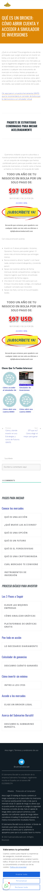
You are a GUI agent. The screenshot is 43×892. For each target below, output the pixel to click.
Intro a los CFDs (14, 685)
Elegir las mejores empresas (16, 606)
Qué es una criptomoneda (20, 556)
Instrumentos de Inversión (15, 574)
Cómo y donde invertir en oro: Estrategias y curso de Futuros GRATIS (12, 435)
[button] (6, 886)
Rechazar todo (21, 887)
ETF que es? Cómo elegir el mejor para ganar (31, 433)
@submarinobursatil (21, 767)
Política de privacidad (18, 867)
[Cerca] (40, 848)
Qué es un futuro (15, 540)
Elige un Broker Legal (18, 704)
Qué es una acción (15, 517)
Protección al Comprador (25, 791)
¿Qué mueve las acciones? (20, 524)
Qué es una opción (16, 532)
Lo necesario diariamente (21, 646)
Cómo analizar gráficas (19, 615)
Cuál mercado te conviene (21, 564)
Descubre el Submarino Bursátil (19, 725)
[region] (21, 869)
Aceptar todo (21, 874)
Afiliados (11, 791)
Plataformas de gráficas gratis (20, 625)
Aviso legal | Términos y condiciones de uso (21, 750)
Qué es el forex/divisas (18, 548)
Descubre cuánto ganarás (21, 665)
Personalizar (21, 881)
